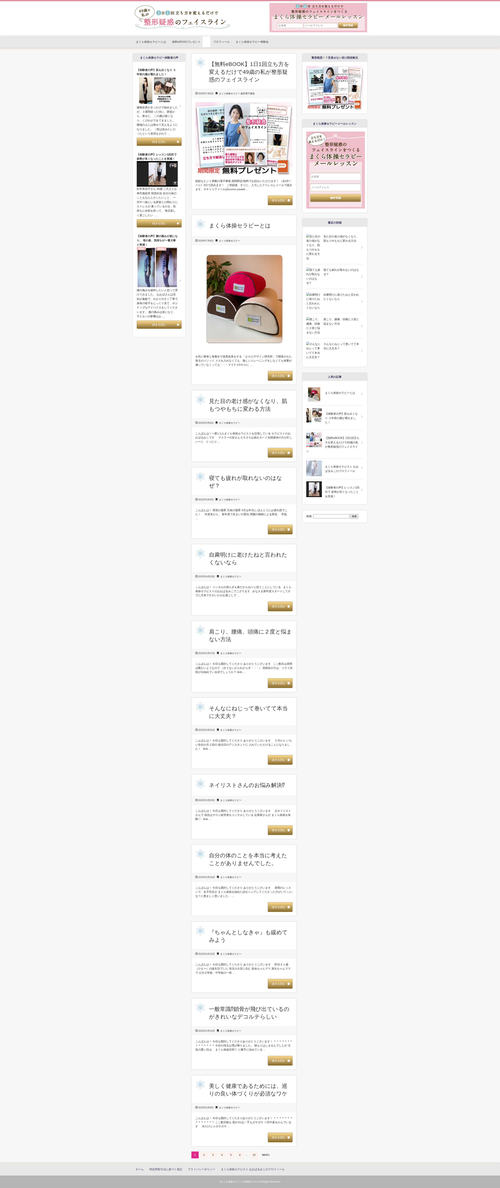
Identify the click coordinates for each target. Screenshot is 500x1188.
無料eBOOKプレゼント (186, 42)
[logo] (182, 6)
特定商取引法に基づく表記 (165, 1169)
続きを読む (279, 200)
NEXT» (266, 1155)
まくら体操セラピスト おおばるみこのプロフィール (342, 468)
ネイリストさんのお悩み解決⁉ (247, 785)
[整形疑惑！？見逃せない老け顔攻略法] (334, 68)
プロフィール (221, 42)
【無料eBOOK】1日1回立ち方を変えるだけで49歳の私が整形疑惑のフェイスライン (249, 71)
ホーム (140, 1169)
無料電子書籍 (248, 93)
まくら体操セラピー (229, 93)
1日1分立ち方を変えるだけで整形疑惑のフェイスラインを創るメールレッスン (318, 15)
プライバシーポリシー (201, 1169)
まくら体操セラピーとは (151, 42)
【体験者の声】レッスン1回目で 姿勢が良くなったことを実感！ (342, 492)
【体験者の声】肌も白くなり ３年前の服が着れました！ (341, 418)
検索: (309, 516)
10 (254, 1155)
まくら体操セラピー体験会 (252, 42)
